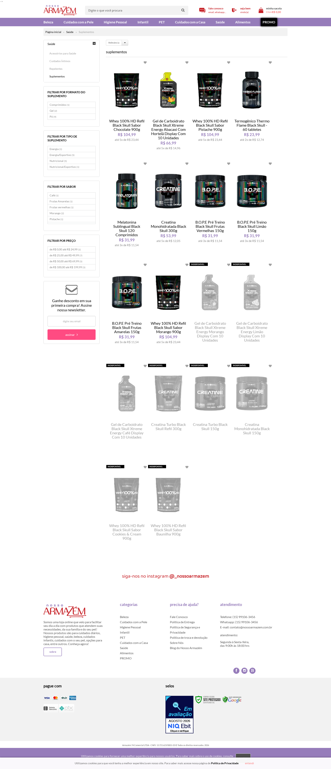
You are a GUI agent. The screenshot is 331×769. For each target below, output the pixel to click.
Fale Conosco (179, 617)
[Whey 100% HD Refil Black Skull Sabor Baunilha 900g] (168, 514)
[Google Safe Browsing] (232, 699)
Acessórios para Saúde (62, 53)
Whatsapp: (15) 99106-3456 (239, 622)
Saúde (69, 32)
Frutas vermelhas (62, 207)
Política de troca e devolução (188, 637)
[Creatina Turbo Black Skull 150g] (210, 413)
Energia (56, 149)
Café (54, 195)
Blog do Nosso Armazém (186, 648)
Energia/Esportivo (62, 155)
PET (122, 637)
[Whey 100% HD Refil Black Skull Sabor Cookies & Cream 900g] (126, 514)
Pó (53, 116)
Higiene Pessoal (130, 627)
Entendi (249, 763)
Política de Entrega (182, 622)
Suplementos (57, 76)
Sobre (52, 651)
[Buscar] (183, 10)
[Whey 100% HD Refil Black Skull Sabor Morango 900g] (168, 312)
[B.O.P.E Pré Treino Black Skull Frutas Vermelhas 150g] (210, 211)
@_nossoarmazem (189, 576)
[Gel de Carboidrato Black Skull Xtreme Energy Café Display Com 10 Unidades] (126, 413)
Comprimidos (60, 104)
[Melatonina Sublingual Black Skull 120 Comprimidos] (126, 211)
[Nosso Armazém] (60, 10)
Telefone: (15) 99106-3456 (237, 617)
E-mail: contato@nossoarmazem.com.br (246, 627)
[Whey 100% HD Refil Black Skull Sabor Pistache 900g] (210, 109)
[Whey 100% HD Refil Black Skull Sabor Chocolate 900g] (126, 109)
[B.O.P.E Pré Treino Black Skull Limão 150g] (252, 211)
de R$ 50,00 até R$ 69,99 (66, 261)
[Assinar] (72, 334)
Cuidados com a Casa (134, 642)
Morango (57, 213)
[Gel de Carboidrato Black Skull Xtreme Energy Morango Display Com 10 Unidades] (210, 312)
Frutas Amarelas (61, 201)
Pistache (56, 219)
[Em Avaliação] (179, 714)
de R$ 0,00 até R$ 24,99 (65, 249)
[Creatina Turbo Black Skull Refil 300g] (168, 413)
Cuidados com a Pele (133, 622)
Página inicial (53, 32)
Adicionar (132, 153)
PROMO (126, 658)
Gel (53, 110)
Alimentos (127, 653)
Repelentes (55, 68)
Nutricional (58, 160)
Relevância (113, 42)
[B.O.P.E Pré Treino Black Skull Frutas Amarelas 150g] (126, 312)
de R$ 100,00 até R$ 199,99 (67, 267)
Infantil (124, 632)
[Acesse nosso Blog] (252, 671)
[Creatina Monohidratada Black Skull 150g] (252, 413)
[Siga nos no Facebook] (236, 671)
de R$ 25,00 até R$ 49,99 (66, 255)
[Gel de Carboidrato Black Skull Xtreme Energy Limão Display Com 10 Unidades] (252, 312)
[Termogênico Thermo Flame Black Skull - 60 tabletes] (252, 109)
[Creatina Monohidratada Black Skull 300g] (168, 211)
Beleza (124, 617)
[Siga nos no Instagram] (244, 671)
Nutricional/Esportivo (64, 166)
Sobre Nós (177, 642)
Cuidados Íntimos (59, 61)
